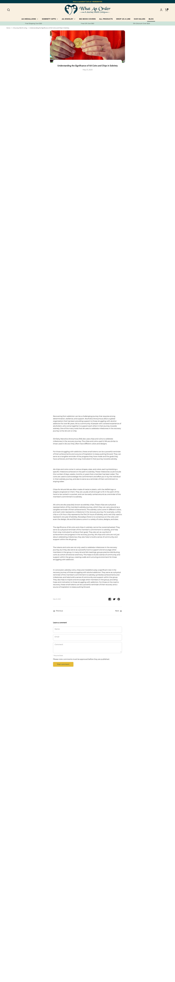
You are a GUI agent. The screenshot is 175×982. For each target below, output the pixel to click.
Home (8, 28)
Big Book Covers (87, 19)
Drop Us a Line (123, 19)
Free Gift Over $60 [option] (87, 23)
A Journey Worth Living (20, 28)
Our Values (139, 19)
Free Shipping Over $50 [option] (33, 23)
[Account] (161, 10)
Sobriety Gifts (49, 19)
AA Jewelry (68, 19)
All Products (106, 19)
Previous (59, 611)
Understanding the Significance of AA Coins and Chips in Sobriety (49, 28)
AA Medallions (28, 19)
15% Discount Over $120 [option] (141, 23)
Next (117, 611)
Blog (151, 19)
